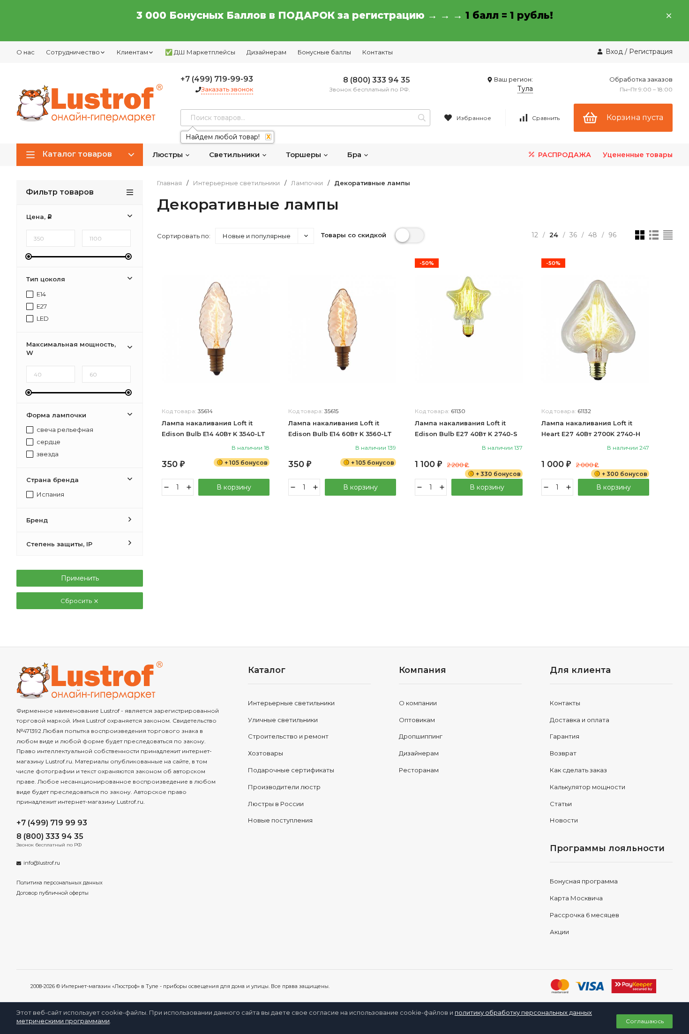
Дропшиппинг (420, 736)
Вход (614, 51)
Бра (355, 154)
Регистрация (651, 51)
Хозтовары (265, 753)
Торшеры (304, 154)
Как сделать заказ (578, 770)
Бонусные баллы (324, 52)
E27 (41, 306)
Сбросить (76, 600)
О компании (418, 703)
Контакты (377, 52)
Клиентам (132, 52)
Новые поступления (280, 820)
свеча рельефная (64, 429)
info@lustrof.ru (41, 863)
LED (42, 318)
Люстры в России (276, 804)
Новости (564, 820)
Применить (80, 578)
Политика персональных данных (59, 882)
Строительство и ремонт (288, 736)
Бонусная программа (584, 881)
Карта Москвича (576, 898)
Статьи (561, 804)
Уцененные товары (638, 155)
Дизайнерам (266, 52)
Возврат (563, 753)
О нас (25, 52)
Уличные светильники (283, 720)
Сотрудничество (73, 52)
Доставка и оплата (579, 720)
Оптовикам (417, 720)
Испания (49, 494)
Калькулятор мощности (587, 787)
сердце (47, 441)
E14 (40, 294)
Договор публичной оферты (52, 893)
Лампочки (307, 183)
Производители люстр (284, 787)
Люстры (168, 154)
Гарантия (564, 736)
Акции (559, 932)
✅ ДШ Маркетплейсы (200, 52)
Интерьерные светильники (236, 183)
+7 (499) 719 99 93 (51, 822)
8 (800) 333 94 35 (376, 79)
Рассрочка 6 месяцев (584, 915)
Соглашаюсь (645, 1021)
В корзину (234, 487)
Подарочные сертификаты (291, 770)
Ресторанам (419, 770)
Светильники (235, 154)
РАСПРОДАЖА (563, 155)
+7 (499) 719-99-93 (216, 79)
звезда (47, 454)
